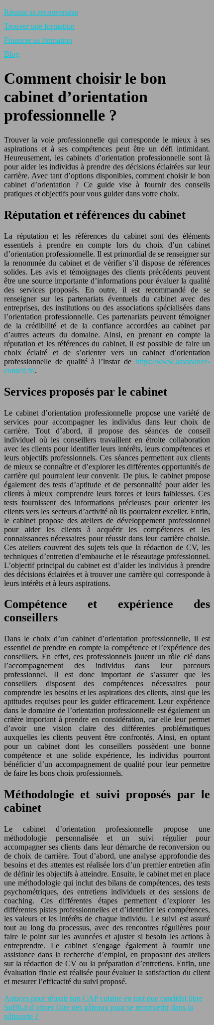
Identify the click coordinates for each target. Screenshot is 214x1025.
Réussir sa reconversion (41, 12)
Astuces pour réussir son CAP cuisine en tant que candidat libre (103, 998)
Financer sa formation (38, 40)
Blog (11, 54)
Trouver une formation (39, 26)
